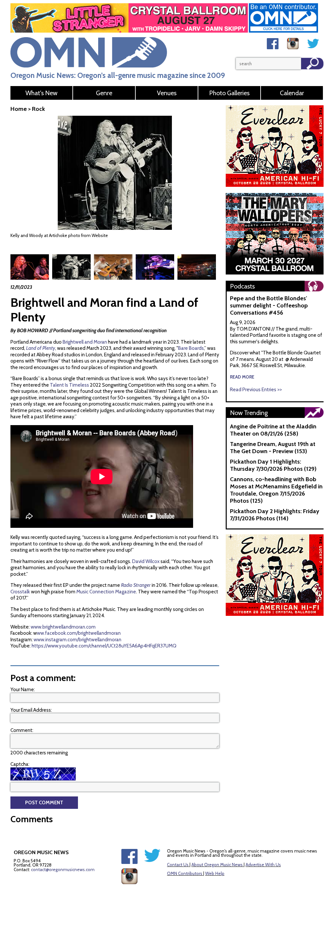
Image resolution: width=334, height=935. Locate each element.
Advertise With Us (263, 864)
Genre (104, 93)
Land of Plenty (40, 348)
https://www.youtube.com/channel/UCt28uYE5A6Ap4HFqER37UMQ (104, 646)
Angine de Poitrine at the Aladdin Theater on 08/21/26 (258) (273, 430)
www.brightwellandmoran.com (63, 627)
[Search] (312, 63)
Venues (166, 93)
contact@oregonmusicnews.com (63, 869)
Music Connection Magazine (106, 592)
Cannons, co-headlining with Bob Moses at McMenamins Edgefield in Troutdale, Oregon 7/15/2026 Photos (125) (276, 490)
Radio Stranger (136, 585)
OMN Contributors (184, 873)
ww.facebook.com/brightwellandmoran (79, 633)
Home (18, 108)
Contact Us (178, 864)
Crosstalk (20, 592)
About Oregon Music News (217, 864)
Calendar (292, 93)
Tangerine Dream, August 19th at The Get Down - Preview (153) (272, 447)
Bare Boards (191, 348)
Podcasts (242, 286)
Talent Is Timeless (69, 385)
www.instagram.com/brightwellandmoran (77, 640)
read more (242, 376)
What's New (41, 93)
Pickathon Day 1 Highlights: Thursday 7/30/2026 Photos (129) (273, 465)
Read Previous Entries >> (256, 390)
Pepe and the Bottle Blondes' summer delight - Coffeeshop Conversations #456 (269, 305)
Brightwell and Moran (85, 342)
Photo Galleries (229, 93)
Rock (38, 108)
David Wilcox (145, 561)
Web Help (214, 873)
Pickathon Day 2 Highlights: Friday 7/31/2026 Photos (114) (274, 515)
